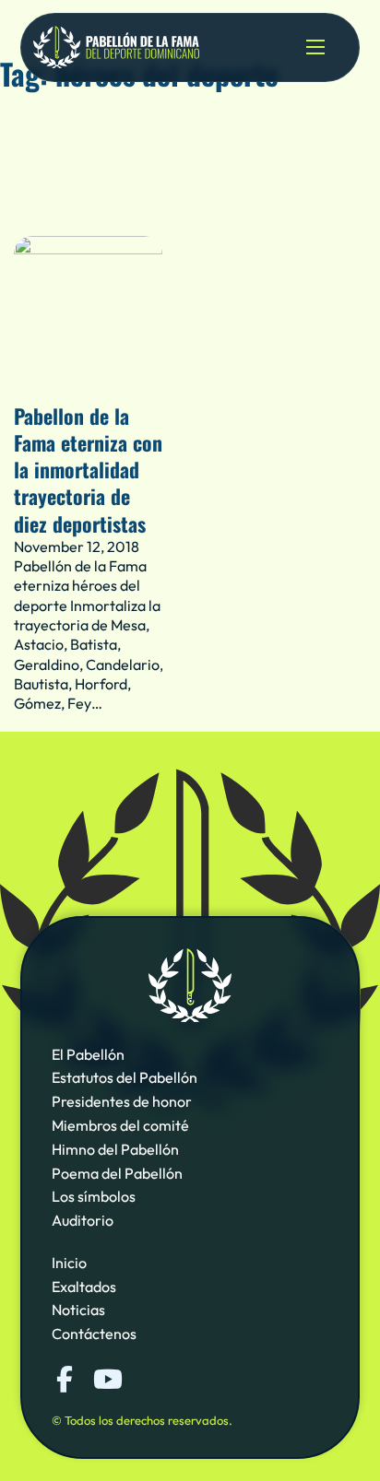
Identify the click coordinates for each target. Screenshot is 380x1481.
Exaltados (84, 1286)
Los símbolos (94, 1196)
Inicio (69, 1262)
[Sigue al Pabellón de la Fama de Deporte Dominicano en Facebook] (64, 1380)
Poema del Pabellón (117, 1173)
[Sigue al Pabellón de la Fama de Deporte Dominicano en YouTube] (106, 1380)
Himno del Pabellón (115, 1149)
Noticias (78, 1309)
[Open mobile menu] (315, 47)
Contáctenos (94, 1333)
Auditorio (82, 1220)
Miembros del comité (120, 1125)
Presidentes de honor (122, 1101)
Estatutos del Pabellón (124, 1077)
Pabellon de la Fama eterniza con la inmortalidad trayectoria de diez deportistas (88, 469)
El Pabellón (88, 1054)
